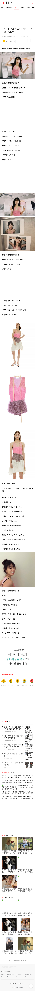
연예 (22, 7)
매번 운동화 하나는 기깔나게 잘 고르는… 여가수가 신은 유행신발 (25, 851)
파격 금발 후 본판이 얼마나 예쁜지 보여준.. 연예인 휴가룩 (9, 851)
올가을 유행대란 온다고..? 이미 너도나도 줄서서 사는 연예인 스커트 (25, 932)
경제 (28, 7)
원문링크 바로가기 (8, 674)
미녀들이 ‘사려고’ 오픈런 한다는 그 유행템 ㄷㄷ (25, 870)
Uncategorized (7, 731)
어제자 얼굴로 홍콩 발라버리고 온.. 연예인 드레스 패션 (25, 889)
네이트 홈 (13, 982)
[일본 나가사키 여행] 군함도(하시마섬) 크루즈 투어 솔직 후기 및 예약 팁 (13, 729)
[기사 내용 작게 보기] (29, 41)
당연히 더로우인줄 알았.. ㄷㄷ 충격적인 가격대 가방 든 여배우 (9, 870)
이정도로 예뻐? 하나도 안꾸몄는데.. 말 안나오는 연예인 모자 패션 (9, 951)
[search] (31, 2)
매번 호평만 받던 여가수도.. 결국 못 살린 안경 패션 (9, 889)
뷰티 (16, 7)
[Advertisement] (17, 16)
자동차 (5, 749)
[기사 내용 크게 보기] (32, 41)
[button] (31, 986)
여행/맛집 (9, 7)
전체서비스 (21, 982)
